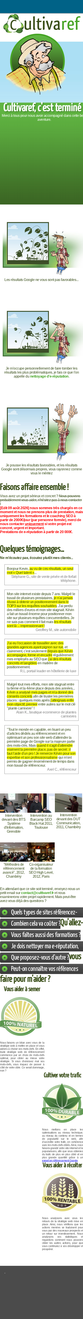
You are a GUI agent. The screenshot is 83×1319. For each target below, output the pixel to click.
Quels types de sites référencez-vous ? (44, 917)
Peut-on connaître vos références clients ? (44, 974)
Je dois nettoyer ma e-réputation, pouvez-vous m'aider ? (45, 951)
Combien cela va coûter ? (35, 923)
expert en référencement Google (60, 1160)
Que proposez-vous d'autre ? (40, 957)
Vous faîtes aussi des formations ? (46, 935)
